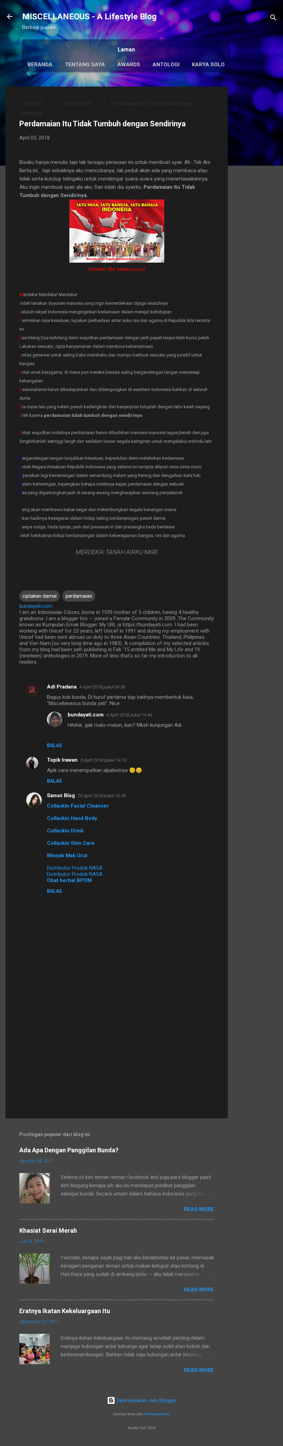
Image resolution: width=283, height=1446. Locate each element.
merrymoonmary (157, 1414)
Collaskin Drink (65, 831)
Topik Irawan (62, 760)
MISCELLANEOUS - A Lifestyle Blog (89, 16)
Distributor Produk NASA (75, 868)
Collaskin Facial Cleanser (78, 806)
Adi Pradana (62, 687)
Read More (199, 1209)
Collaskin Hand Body (72, 818)
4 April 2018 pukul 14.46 (129, 714)
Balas (54, 745)
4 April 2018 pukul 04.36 (102, 687)
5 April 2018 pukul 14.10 (103, 760)
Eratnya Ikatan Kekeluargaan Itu (64, 1311)
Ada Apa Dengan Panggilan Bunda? (68, 1150)
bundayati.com (86, 715)
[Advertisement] (255, 190)
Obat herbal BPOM (69, 880)
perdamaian (78, 103)
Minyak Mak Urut (67, 855)
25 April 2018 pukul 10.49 (102, 795)
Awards (128, 64)
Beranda (40, 64)
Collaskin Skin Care (71, 843)
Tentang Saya (85, 64)
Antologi (166, 64)
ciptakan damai (39, 596)
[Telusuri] (273, 18)
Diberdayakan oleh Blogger (145, 1400)
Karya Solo (208, 64)
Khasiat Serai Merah (48, 1230)
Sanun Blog (61, 795)
